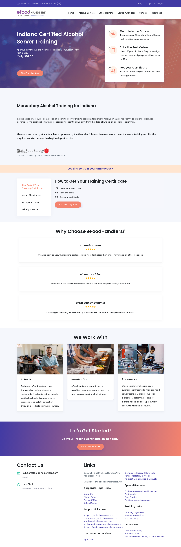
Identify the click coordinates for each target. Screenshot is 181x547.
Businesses (129, 379)
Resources (156, 13)
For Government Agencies (138, 500)
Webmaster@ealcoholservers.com (101, 518)
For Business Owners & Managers (141, 491)
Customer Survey (133, 530)
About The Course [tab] (31, 195)
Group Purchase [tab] (30, 202)
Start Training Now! (30, 73)
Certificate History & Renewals (140, 473)
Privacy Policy (90, 497)
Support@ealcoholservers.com (99, 515)
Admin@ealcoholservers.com (98, 521)
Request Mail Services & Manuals (141, 478)
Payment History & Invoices (138, 475)
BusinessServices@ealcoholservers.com (103, 527)
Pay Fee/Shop (131, 518)
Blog (140, 3)
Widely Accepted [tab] (30, 209)
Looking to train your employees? (90, 168)
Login (160, 3)
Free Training (131, 497)
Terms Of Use (90, 500)
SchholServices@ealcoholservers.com (102, 524)
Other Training (106, 13)
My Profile (88, 539)
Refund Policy (90, 503)
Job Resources (132, 533)
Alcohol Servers (87, 13)
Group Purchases (126, 13)
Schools (143, 13)
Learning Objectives (134, 512)
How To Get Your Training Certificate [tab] (32, 187)
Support (150, 3)
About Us (88, 494)
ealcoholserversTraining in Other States (144, 536)
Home (71, 13)
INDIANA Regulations (134, 515)
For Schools (130, 494)
